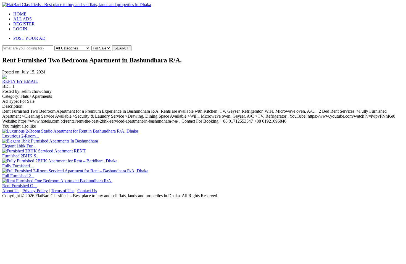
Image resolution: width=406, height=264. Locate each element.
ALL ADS (22, 19)
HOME (20, 14)
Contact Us (87, 190)
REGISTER (24, 24)
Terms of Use (62, 190)
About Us (10, 190)
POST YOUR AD (29, 38)
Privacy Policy (35, 190)
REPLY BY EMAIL (20, 81)
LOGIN (20, 29)
